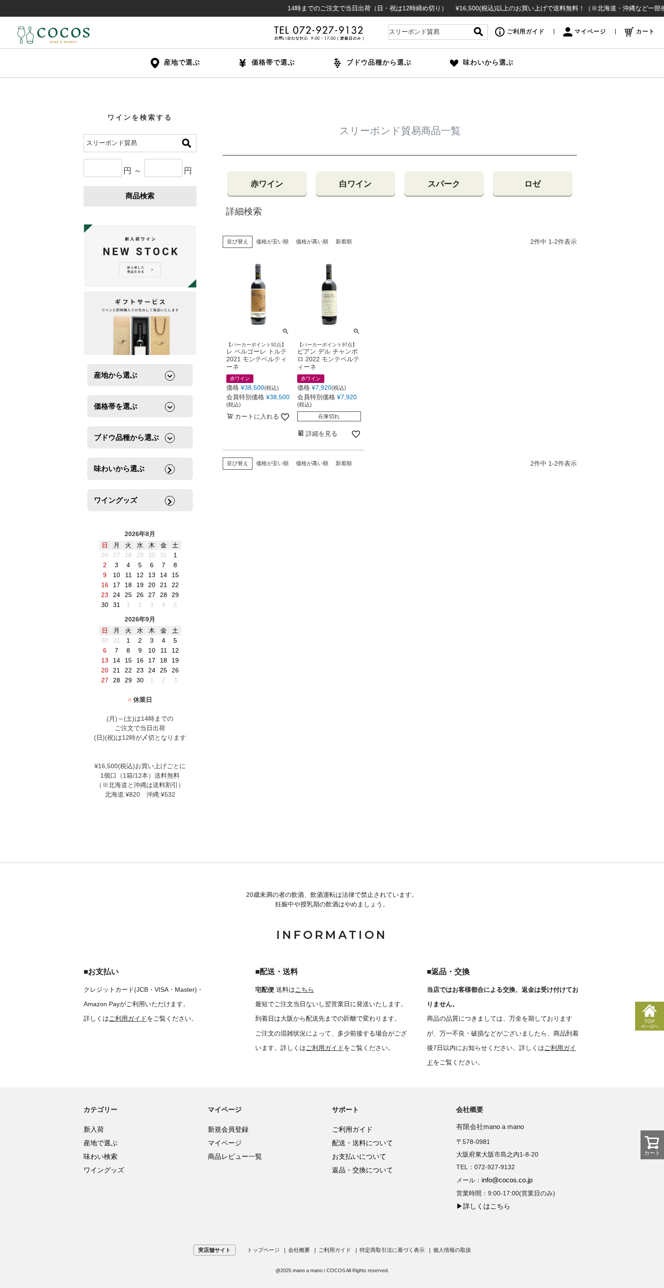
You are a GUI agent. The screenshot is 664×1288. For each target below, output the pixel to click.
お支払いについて (359, 1156)
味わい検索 (100, 1156)
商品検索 (140, 196)
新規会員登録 (228, 1129)
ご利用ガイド (526, 31)
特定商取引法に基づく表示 (392, 1250)
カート (645, 31)
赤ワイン (267, 183)
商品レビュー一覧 (235, 1156)
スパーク (444, 183)
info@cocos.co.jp (507, 1180)
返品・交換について (362, 1170)
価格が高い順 (312, 241)
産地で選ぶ (100, 1143)
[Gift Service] (140, 323)
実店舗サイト (214, 1250)
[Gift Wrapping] (140, 256)
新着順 (344, 241)
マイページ (590, 31)
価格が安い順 (272, 241)
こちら (304, 989)
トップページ (263, 1250)
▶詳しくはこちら (483, 1206)
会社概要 (299, 1250)
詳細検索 (244, 211)
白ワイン (355, 183)
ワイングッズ (104, 1170)
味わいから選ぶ (488, 62)
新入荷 (94, 1129)
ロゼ (532, 183)
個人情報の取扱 (452, 1250)
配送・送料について (362, 1143)
